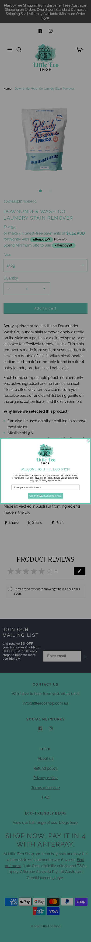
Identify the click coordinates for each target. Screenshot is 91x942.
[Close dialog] (88, 440)
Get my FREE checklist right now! (45, 496)
